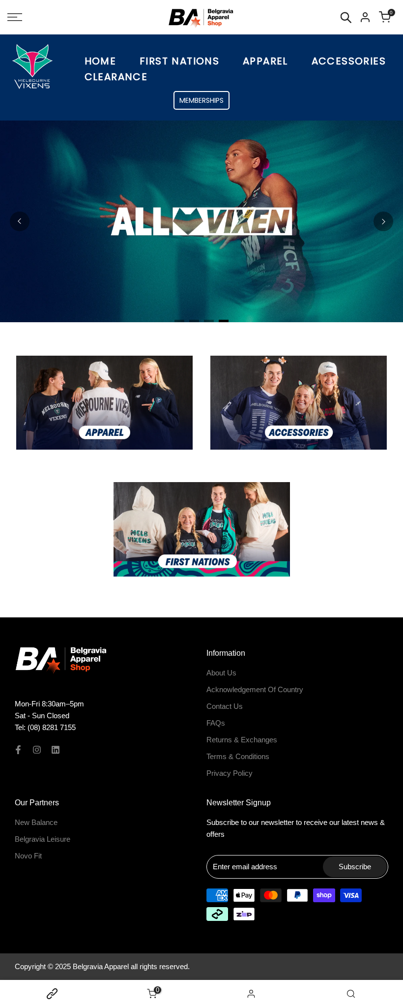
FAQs (215, 723)
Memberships (201, 100)
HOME (100, 61)
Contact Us (224, 706)
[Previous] (19, 221)
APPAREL (265, 61)
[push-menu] (14, 17)
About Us (221, 673)
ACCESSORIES (349, 61)
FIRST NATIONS (179, 61)
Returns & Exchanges (241, 739)
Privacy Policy (229, 773)
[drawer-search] (346, 17)
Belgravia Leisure (42, 839)
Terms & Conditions (237, 756)
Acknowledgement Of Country (254, 689)
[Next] (383, 221)
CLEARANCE (116, 77)
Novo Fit (28, 856)
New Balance (36, 822)
